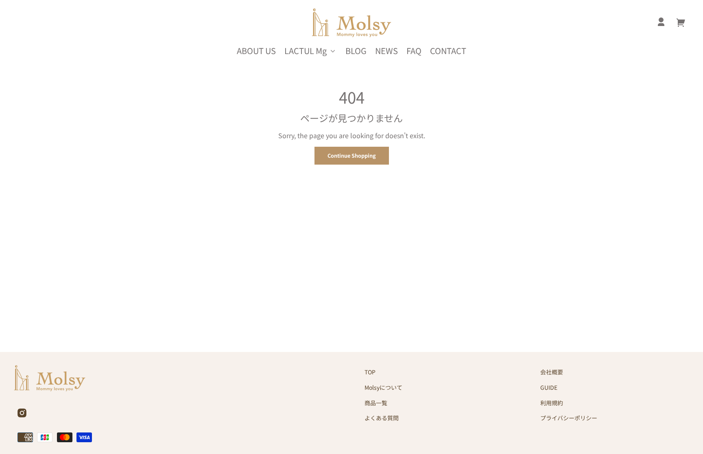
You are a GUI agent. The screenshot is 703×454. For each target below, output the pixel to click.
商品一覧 (376, 403)
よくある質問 (382, 418)
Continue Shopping (351, 155)
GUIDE (548, 387)
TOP (370, 372)
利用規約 (551, 403)
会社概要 (551, 372)
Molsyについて (383, 387)
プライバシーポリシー (568, 418)
